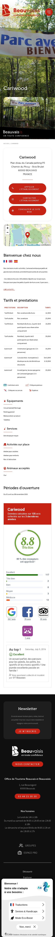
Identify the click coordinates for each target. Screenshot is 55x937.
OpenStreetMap (33, 245)
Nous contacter (27, 764)
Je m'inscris (28, 731)
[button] (27, 235)
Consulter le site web (29, 210)
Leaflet (21, 245)
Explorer (27, 877)
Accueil (7, 143)
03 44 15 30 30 (27, 796)
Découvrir (27, 871)
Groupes (30, 845)
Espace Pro (30, 852)
